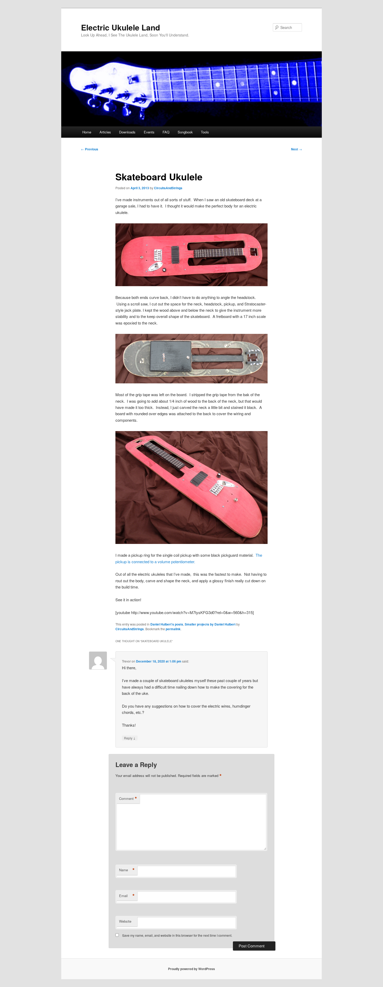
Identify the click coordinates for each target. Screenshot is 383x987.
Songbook (185, 132)
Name (127, 870)
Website (125, 921)
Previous (89, 149)
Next (296, 149)
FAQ (166, 132)
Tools (205, 132)
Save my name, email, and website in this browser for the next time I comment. (177, 935)
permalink (173, 629)
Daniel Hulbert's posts (166, 624)
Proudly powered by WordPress (191, 968)
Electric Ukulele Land (120, 27)
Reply (129, 737)
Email (127, 896)
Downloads (127, 132)
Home (86, 132)
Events (149, 132)
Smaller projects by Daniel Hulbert (210, 624)
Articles (105, 132)
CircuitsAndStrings (168, 188)
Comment (128, 798)
